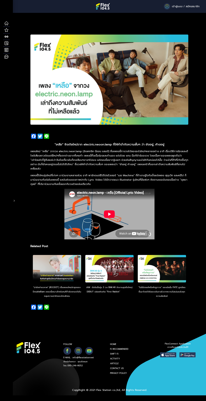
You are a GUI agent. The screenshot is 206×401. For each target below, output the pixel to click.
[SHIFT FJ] (6, 37)
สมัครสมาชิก (193, 6)
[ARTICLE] (6, 50)
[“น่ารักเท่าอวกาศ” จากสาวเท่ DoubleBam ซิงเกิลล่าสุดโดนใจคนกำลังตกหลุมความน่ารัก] (57, 269)
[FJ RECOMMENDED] (6, 30)
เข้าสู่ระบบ (177, 6)
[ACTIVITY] (6, 43)
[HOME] (6, 23)
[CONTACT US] (6, 56)
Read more (126, 291)
